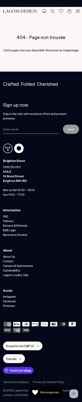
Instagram (9, 296)
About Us (9, 256)
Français (11, 359)
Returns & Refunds (15, 225)
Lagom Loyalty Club (15, 275)
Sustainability (11, 270)
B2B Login (9, 230)
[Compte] (44, 11)
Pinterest (9, 306)
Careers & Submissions (18, 266)
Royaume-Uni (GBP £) (20, 346)
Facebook (9, 301)
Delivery (8, 221)
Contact (8, 261)
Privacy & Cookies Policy (48, 382)
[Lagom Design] (20, 11)
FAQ (5, 216)
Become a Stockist (15, 235)
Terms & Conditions (16, 382)
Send (71, 129)
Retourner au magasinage (62, 50)
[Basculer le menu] (78, 11)
